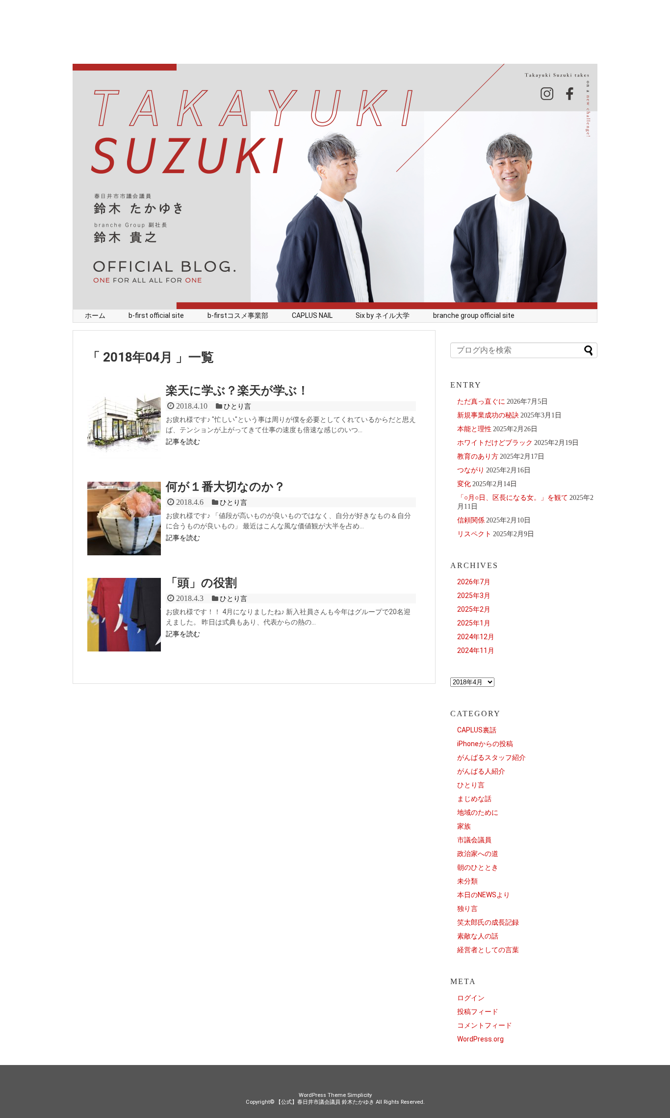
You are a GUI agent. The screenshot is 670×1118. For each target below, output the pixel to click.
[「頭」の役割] (124, 615)
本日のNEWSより (483, 895)
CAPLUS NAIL (312, 315)
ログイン (471, 998)
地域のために (477, 812)
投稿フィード (477, 1011)
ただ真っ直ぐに (481, 401)
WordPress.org (480, 1039)
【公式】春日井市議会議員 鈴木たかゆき (325, 1102)
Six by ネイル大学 (382, 315)
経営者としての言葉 (488, 950)
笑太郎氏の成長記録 (488, 922)
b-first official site (156, 315)
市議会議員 (474, 840)
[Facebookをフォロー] (570, 98)
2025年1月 (473, 623)
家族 (464, 826)
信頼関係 (471, 520)
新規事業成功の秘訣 (488, 415)
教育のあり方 (477, 456)
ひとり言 (237, 406)
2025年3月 (473, 595)
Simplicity (359, 1095)
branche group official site (473, 315)
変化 (464, 484)
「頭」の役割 (201, 583)
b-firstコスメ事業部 (238, 315)
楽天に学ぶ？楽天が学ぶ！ (237, 390)
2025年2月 (473, 609)
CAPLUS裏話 (476, 730)
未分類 (467, 881)
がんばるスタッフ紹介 (491, 757)
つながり (471, 470)
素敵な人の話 (477, 936)
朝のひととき (477, 867)
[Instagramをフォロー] (548, 98)
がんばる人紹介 (481, 771)
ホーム (95, 315)
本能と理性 (474, 429)
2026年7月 (473, 582)
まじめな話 (474, 799)
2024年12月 (475, 637)
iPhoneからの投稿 (485, 744)
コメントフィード (484, 1025)
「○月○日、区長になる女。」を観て (512, 497)
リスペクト (474, 534)
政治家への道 (477, 854)
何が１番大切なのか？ (225, 487)
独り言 (467, 908)
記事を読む (183, 441)
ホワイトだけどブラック (495, 442)
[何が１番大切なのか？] (124, 519)
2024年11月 (475, 650)
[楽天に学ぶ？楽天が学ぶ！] (124, 423)
